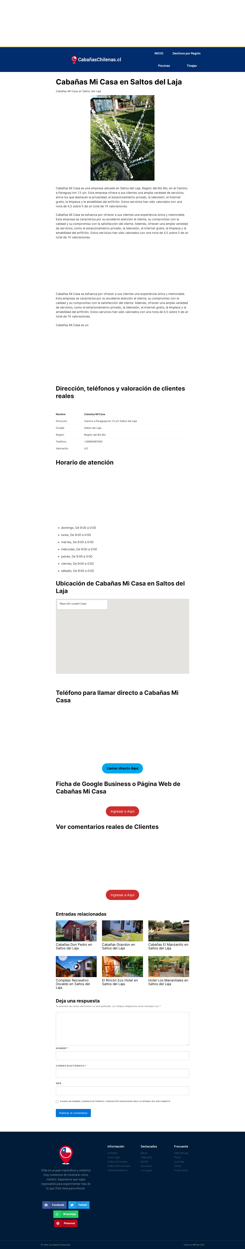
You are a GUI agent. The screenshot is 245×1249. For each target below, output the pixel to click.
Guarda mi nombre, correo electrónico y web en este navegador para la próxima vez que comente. (115, 1101)
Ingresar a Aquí (122, 811)
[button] (54, 1205)
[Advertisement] (100, 23)
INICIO (158, 53)
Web (58, 1083)
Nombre (62, 1048)
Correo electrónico (71, 1065)
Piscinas (164, 65)
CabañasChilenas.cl (99, 59)
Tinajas (192, 65)
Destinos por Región (186, 53)
